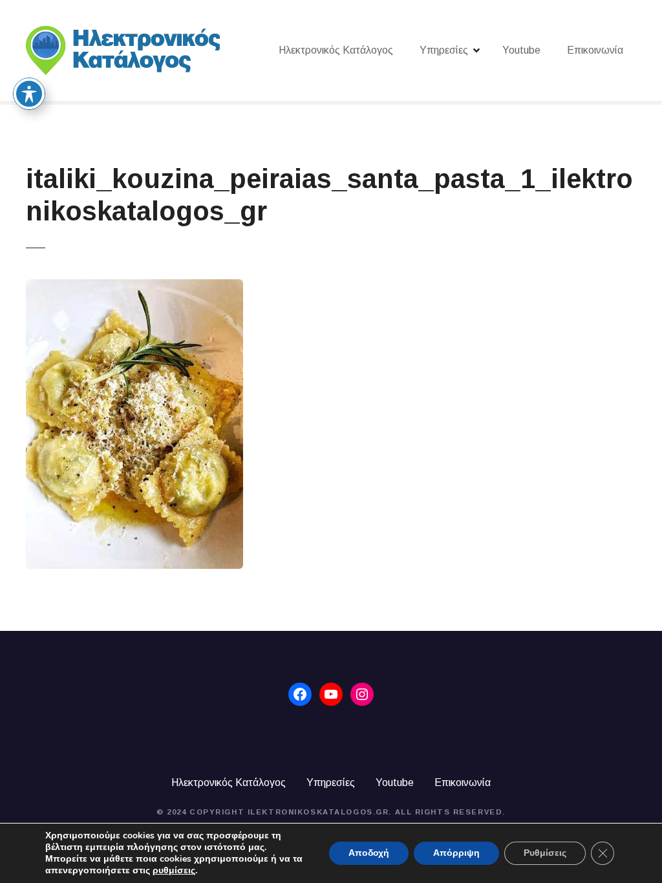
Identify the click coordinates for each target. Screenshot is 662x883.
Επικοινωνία (595, 50)
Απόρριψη (456, 853)
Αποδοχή (368, 853)
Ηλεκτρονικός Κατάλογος (336, 50)
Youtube (521, 50)
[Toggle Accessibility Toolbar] (29, 93)
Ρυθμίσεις (545, 853)
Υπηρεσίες (444, 50)
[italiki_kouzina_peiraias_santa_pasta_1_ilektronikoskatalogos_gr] (134, 286)
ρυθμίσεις (174, 871)
